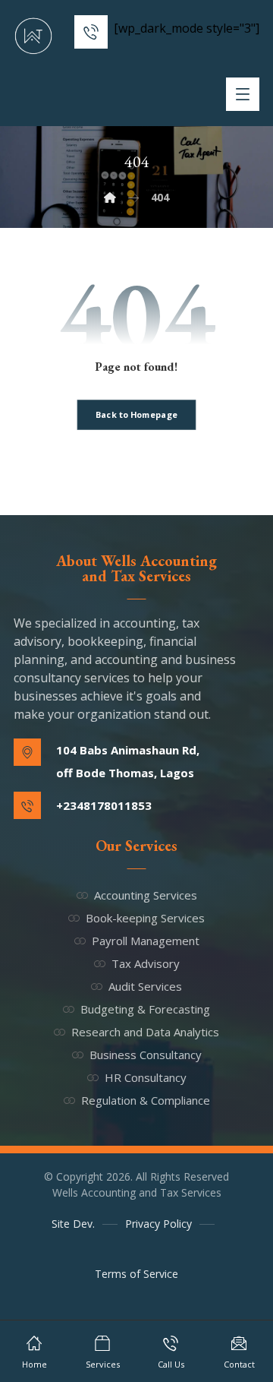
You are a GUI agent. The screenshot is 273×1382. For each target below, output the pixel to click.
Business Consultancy (145, 1054)
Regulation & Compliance (145, 1100)
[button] (242, 94)
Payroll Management (145, 940)
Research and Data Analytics (145, 1031)
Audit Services (145, 986)
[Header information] (91, 30)
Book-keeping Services (145, 917)
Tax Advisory (145, 963)
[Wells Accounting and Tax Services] (33, 36)
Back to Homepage (136, 414)
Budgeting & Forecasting (145, 1009)
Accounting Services (145, 895)
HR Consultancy (146, 1077)
